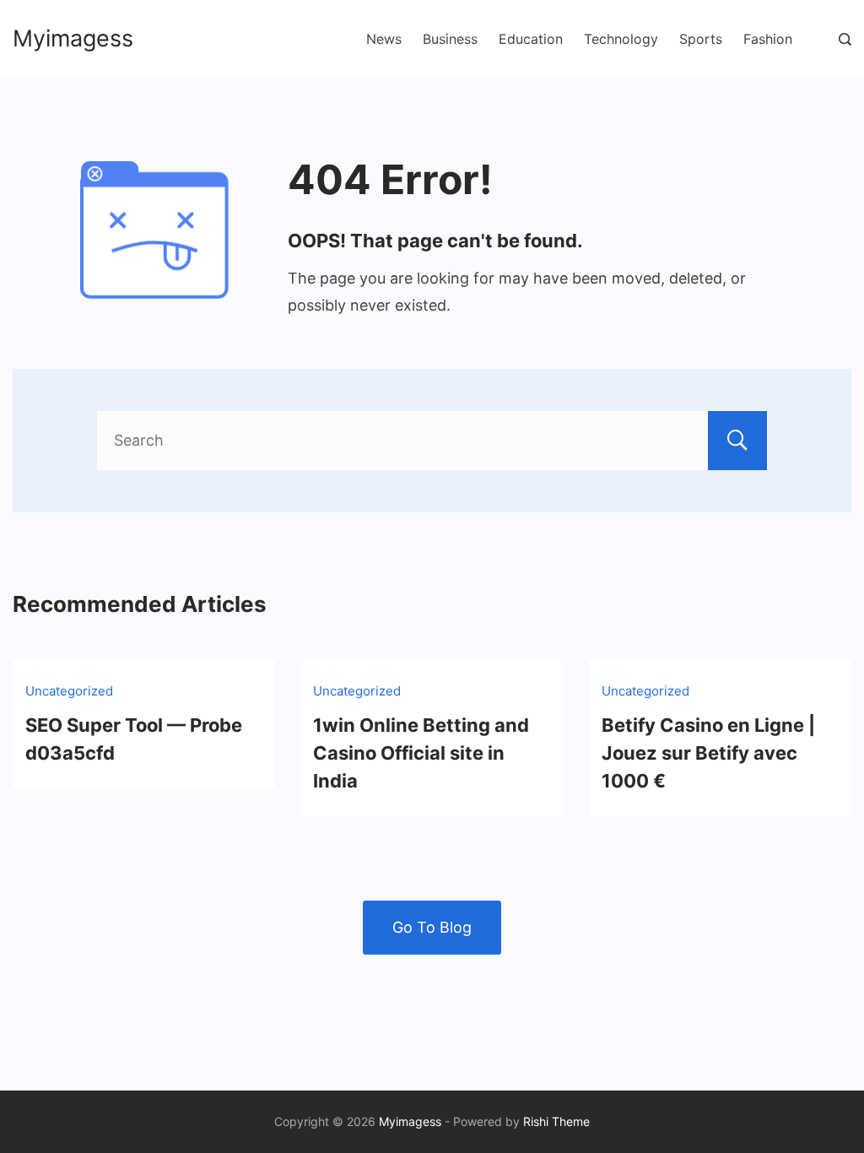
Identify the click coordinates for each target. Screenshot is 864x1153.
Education (531, 38)
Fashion (767, 38)
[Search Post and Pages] (845, 39)
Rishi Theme (556, 1121)
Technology (621, 38)
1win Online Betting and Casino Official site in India (421, 753)
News (384, 38)
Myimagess (73, 38)
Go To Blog (432, 927)
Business (450, 38)
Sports (700, 38)
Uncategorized (69, 691)
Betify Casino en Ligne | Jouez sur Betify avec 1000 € (708, 753)
